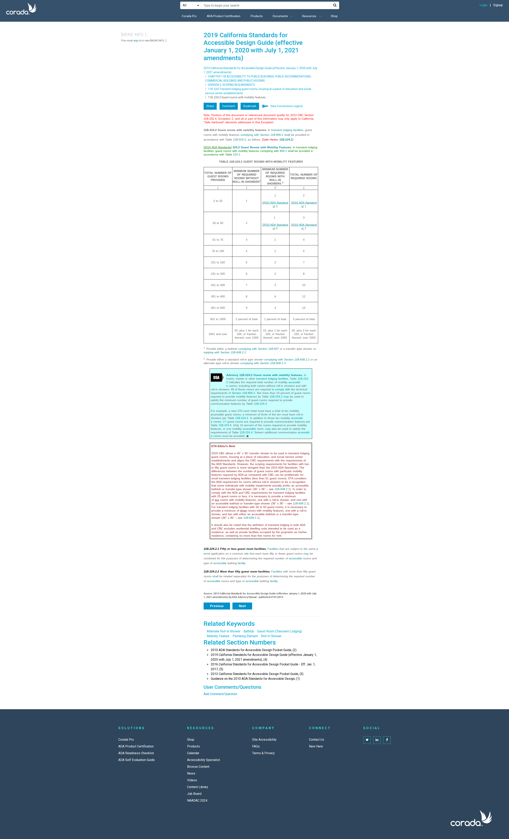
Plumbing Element (245, 636)
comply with (282, 389)
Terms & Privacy (263, 753)
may (286, 396)
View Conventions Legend (286, 106)
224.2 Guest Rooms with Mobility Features (262, 147)
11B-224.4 (260, 403)
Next (242, 606)
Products (257, 16)
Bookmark (249, 106)
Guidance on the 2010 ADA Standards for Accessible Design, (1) (255, 679)
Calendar (193, 753)
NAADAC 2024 (197, 800)
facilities (298, 130)
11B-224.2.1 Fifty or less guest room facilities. (235, 548)
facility (241, 563)
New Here (316, 746)
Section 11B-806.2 (243, 393)
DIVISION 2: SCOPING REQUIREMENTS (231, 84)
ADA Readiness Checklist (136, 753)
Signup (498, 5)
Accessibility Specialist (203, 760)
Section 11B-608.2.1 (233, 352)
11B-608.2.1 (282, 489)
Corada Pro (189, 16)
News (191, 773)
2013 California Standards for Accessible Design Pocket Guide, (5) (257, 674)
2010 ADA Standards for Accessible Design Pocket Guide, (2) (253, 650)
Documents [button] (281, 16)
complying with (249, 134)
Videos (192, 780)
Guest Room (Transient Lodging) (279, 631)
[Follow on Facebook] (387, 740)
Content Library (197, 787)
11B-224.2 (276, 396)
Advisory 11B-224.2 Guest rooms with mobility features (264, 375)
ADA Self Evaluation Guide (136, 760)
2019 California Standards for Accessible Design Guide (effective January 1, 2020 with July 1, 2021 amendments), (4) (264, 657)
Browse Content (198, 767)
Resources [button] (309, 16)
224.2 (239, 139)
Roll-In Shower (271, 636)
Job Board (194, 794)
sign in (137, 40)
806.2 (271, 134)
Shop (334, 16)
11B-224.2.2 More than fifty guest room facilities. (237, 571)
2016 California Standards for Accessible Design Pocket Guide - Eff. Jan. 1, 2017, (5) (263, 666)
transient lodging (281, 130)
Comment (228, 106)
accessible (249, 428)
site (246, 553)
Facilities (272, 548)
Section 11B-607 (268, 348)
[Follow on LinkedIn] (377, 740)
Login (483, 5)
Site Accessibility (264, 739)
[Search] (335, 5)
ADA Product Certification (223, 16)
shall (287, 134)
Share (210, 106)
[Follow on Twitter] (367, 740)
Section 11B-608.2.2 (297, 359)
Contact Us (316, 739)
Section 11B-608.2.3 (273, 363)
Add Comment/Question (220, 694)
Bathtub (249, 631)
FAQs (256, 746)
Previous (217, 606)
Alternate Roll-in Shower (223, 631)
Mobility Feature (218, 636)
